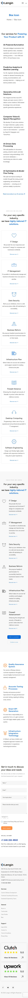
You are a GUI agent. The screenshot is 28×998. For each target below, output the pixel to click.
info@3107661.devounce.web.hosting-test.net (12, 880)
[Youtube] (8, 987)
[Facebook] (3, 987)
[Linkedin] (13, 987)
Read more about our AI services (13, 194)
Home (9, 19)
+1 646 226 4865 (9, 840)
